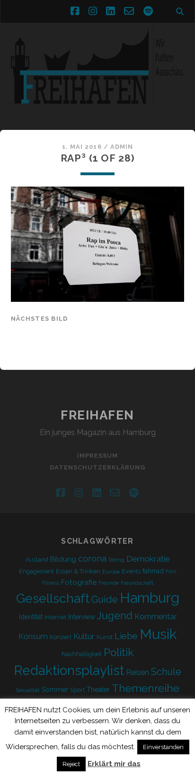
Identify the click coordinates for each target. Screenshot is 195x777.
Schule (166, 671)
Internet (55, 617)
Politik (118, 652)
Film (171, 571)
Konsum (33, 636)
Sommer (55, 689)
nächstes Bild (39, 318)
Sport (77, 689)
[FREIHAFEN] (97, 113)
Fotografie (79, 582)
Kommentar (155, 616)
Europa (111, 571)
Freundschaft (137, 583)
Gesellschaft (52, 598)
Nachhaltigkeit (82, 653)
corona (92, 559)
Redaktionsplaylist (69, 670)
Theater (98, 689)
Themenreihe (145, 688)
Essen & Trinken (78, 571)
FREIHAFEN (97, 415)
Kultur (84, 636)
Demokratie (148, 559)
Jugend (115, 616)
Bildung (63, 559)
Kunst (105, 636)
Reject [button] (71, 764)
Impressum (97, 455)
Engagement (36, 571)
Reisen (137, 672)
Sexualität (28, 690)
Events (131, 571)
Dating (116, 560)
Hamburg (149, 598)
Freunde (108, 583)
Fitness (50, 583)
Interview (81, 617)
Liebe (126, 636)
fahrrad (153, 571)
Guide (104, 599)
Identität (31, 617)
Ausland (37, 559)
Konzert (60, 636)
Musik (158, 634)
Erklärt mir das (114, 764)
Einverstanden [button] (163, 747)
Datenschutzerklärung (98, 467)
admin (121, 146)
